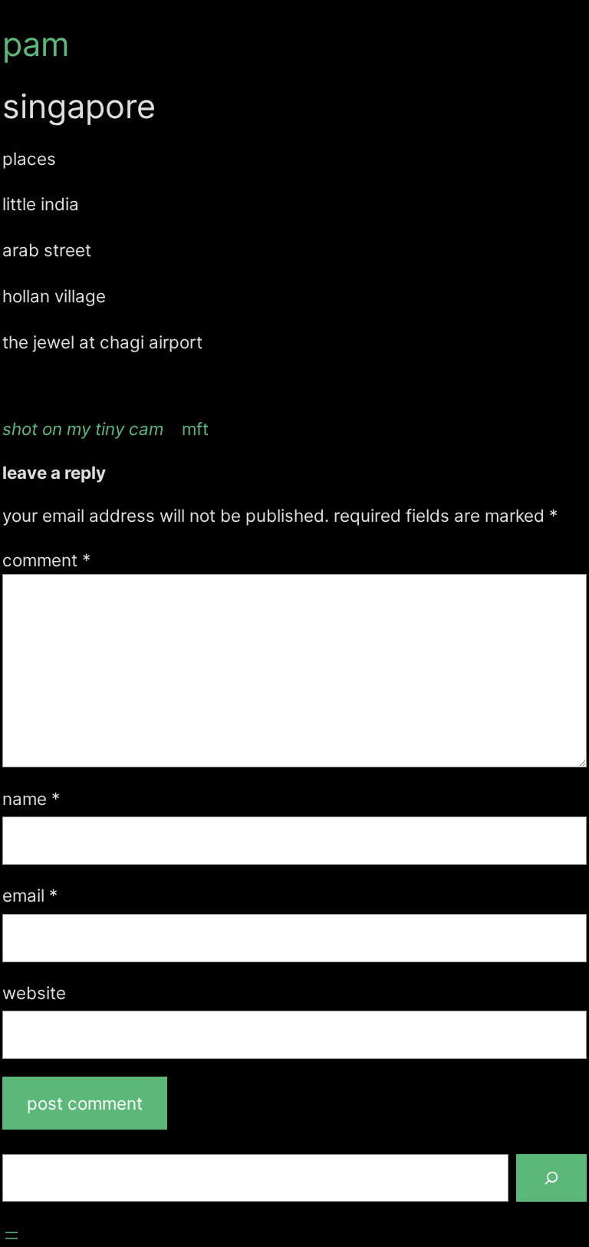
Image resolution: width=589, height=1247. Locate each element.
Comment (46, 559)
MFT (195, 428)
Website (34, 992)
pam (36, 44)
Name (31, 798)
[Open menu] (11, 1235)
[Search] (551, 1178)
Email (30, 895)
